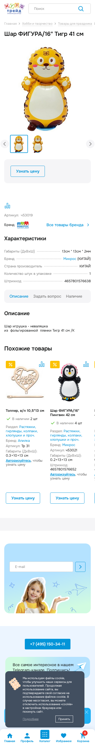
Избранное (64, 741)
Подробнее (31, 719)
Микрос (69, 258)
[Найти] (81, 9)
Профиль (27, 741)
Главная (9, 741)
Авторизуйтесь (18, 460)
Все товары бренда (64, 225)
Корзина (83, 738)
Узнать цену (27, 171)
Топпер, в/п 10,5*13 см (25, 411)
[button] (81, 82)
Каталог (44, 741)
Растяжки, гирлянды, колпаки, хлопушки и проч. (22, 431)
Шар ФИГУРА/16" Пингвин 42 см (64, 413)
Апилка (24, 440)
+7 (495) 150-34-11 (47, 644)
